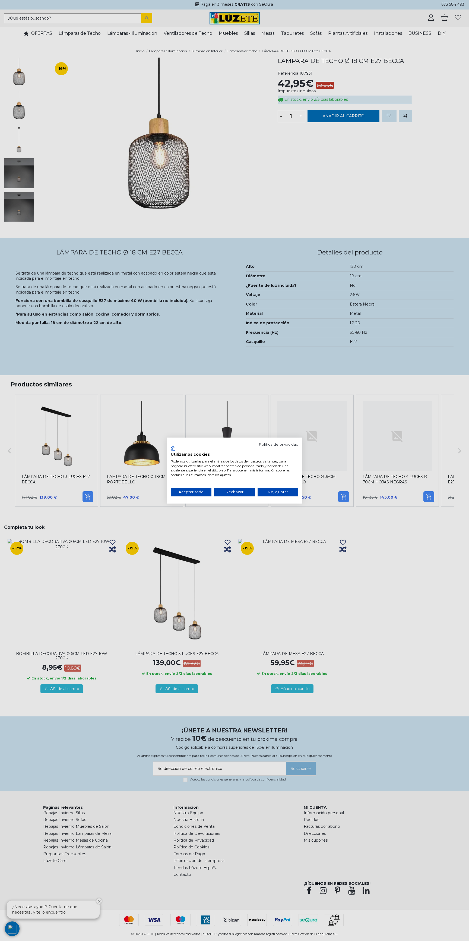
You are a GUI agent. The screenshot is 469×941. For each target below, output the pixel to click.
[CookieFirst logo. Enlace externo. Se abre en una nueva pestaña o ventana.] (173, 448)
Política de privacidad (278, 444)
